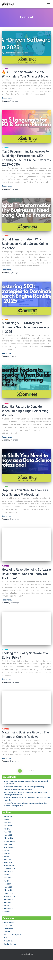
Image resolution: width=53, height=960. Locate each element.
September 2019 (9, 869)
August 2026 (8, 817)
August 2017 (8, 902)
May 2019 (7, 881)
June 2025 (7, 832)
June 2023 (7, 853)
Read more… (7, 98)
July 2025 (7, 829)
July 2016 (7, 911)
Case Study (8, 926)
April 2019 (7, 884)
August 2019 (8, 872)
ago (14, 101)
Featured (5, 69)
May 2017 (7, 905)
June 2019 (7, 878)
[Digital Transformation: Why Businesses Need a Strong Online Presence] (26, 214)
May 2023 (7, 856)
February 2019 (8, 890)
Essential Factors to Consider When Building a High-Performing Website (25, 411)
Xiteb (31, 954)
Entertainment (8, 929)
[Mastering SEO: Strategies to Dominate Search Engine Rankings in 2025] (26, 298)
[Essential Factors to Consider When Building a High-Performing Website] (26, 381)
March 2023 (8, 862)
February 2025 (8, 838)
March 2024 (8, 844)
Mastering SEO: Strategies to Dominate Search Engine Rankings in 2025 (25, 327)
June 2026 (7, 823)
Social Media (8, 941)
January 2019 (8, 893)
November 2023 (9, 847)
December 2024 (9, 841)
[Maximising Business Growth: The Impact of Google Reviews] (26, 707)
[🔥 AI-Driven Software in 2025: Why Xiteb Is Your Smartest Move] (26, 47)
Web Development (10, 944)
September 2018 (9, 896)
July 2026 (7, 820)
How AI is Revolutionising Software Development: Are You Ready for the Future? (26, 574)
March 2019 (8, 887)
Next (31, 771)
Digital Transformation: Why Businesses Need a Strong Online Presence (25, 244)
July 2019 (7, 875)
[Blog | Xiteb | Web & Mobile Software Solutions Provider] (9, 4)
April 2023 (7, 859)
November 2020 (9, 866)
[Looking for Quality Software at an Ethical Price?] (26, 628)
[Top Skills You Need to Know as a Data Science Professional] (26, 465)
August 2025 (8, 826)
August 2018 (8, 899)
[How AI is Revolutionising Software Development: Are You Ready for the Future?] (26, 544)
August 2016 (8, 908)
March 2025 (8, 835)
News (6, 938)
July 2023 (7, 850)
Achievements (9, 922)
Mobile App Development (12, 935)
